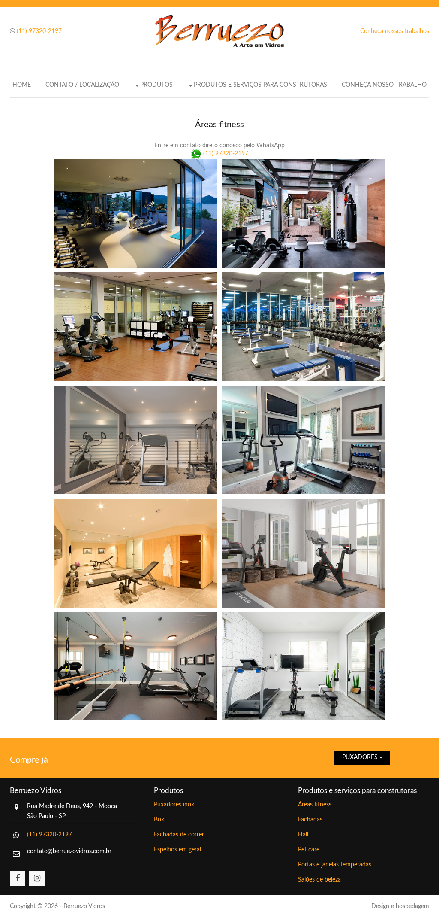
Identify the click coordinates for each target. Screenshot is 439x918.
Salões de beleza (319, 880)
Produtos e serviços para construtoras (260, 85)
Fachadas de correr (179, 835)
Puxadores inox (174, 805)
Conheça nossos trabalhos (394, 31)
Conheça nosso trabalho (384, 85)
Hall (303, 835)
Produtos (156, 85)
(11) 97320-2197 (39, 31)
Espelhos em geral (177, 850)
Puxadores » (362, 757)
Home (21, 85)
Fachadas (310, 820)
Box (159, 820)
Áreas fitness (314, 805)
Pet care (308, 850)
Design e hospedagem (400, 906)
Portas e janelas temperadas (334, 865)
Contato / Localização (82, 85)
